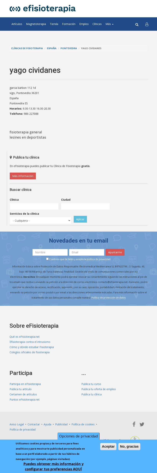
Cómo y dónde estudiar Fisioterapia (32, 347)
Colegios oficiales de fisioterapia (30, 352)
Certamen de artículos (23, 394)
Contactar (34, 424)
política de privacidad (98, 259)
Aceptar (108, 446)
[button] (146, 24)
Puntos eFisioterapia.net (25, 399)
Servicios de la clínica (24, 213)
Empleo (84, 24)
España (51, 48)
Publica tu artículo (21, 389)
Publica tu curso (91, 384)
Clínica (14, 199)
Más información (22, 176)
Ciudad (65, 199)
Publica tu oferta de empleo (98, 389)
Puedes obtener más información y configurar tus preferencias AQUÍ (53, 466)
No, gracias (129, 446)
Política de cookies (83, 424)
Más (108, 24)
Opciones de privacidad (78, 436)
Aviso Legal (17, 424)
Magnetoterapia (36, 24)
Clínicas (97, 24)
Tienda (54, 24)
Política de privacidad (23, 429)
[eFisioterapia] (43, 8)
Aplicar (80, 219)
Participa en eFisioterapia (25, 384)
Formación (68, 24)
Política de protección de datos (109, 297)
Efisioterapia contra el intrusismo (30, 342)
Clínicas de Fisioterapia (27, 48)
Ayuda (47, 424)
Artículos (16, 24)
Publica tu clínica (91, 394)
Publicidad (61, 424)
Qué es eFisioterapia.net (25, 336)
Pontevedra (69, 48)
